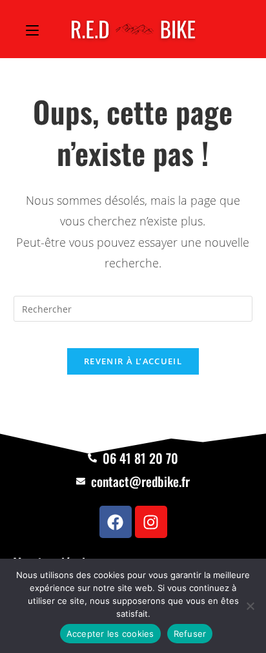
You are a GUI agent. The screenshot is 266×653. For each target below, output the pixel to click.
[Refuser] (249, 605)
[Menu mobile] (32, 29)
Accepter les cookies (110, 633)
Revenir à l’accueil (133, 361)
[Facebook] (115, 522)
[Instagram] (151, 522)
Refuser (190, 633)
